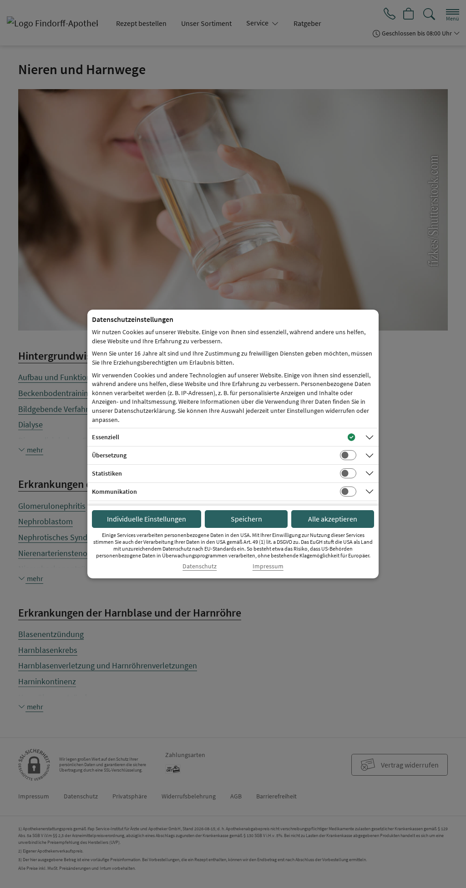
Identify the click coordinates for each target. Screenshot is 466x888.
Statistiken (107, 473)
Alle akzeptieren (332, 518)
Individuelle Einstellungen (146, 518)
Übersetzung (109, 455)
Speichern (246, 518)
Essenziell (105, 437)
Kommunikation (114, 491)
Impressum (268, 566)
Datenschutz (199, 566)
